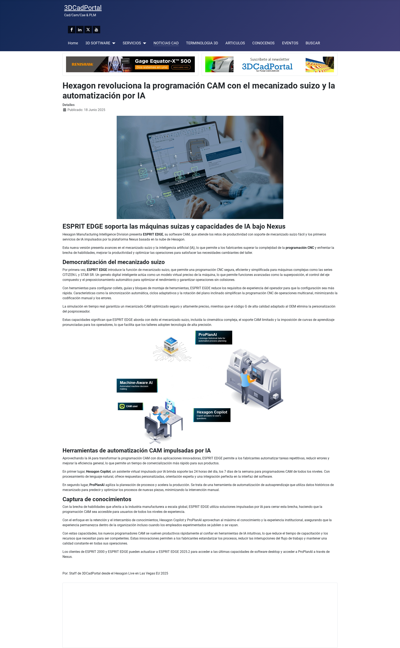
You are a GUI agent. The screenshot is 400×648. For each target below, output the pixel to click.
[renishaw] (130, 64)
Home (73, 43)
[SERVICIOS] (143, 43)
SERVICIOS (132, 43)
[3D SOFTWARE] (112, 43)
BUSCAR (313, 43)
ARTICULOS (235, 43)
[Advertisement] (191, 615)
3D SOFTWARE (97, 43)
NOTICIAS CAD (166, 43)
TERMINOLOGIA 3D (202, 43)
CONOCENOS (263, 43)
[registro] (269, 64)
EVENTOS (290, 43)
